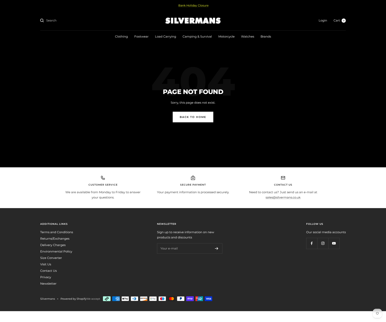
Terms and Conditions (56, 232)
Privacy (45, 277)
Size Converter (51, 258)
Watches (247, 36)
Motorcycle (226, 36)
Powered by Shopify (73, 298)
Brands (266, 36)
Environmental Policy (56, 251)
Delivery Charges (53, 245)
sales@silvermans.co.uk (283, 197)
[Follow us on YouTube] (333, 243)
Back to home (193, 117)
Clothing (121, 36)
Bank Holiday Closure (193, 5)
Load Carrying (165, 36)
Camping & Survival (197, 36)
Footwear (141, 36)
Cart (339, 20)
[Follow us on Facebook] (311, 243)
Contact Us (48, 271)
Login (323, 20)
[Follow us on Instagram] (322, 243)
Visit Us (45, 264)
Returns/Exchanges (54, 238)
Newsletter (48, 283)
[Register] (216, 248)
